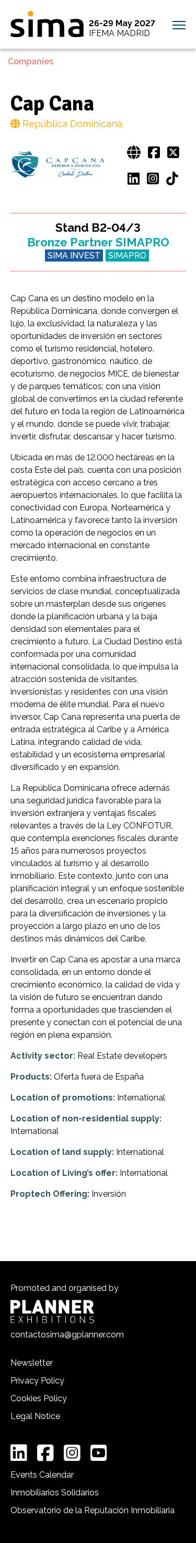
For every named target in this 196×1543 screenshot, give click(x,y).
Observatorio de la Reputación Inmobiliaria (92, 1510)
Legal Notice (35, 1416)
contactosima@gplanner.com (67, 1335)
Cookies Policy (38, 1398)
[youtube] (98, 1453)
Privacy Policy (37, 1381)
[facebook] (45, 1453)
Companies (30, 61)
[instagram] (72, 1453)
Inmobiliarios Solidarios (54, 1492)
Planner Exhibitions (52, 1311)
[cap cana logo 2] (57, 165)
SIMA (47, 24)
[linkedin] (18, 1453)
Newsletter (31, 1363)
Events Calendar (42, 1475)
